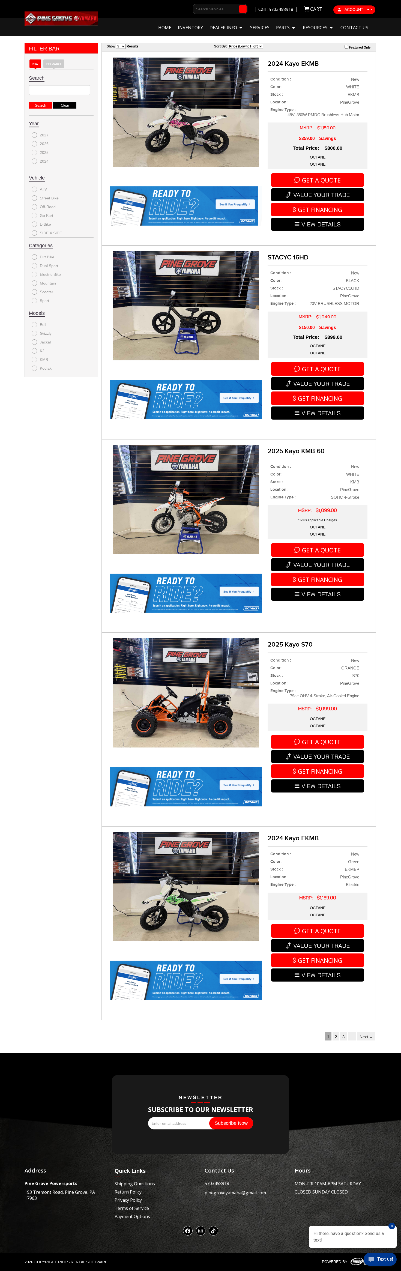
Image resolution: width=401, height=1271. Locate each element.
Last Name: (197, 44)
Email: (192, 64)
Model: (193, 83)
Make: (191, 73)
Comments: (197, 93)
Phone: (192, 54)
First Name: (197, 34)
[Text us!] (380, 1260)
